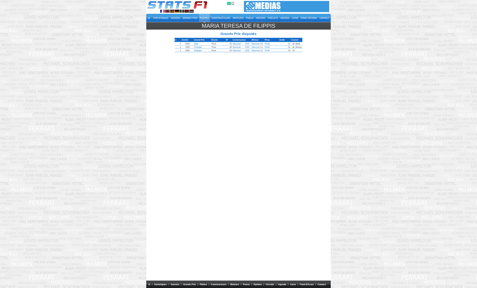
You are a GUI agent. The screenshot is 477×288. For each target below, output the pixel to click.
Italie (196, 44)
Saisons (175, 284)
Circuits (270, 284)
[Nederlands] (191, 11)
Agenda (282, 284)
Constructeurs (218, 284)
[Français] (162, 11)
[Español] (172, 11)
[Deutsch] (177, 11)
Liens (293, 284)
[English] (167, 11)
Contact (322, 284)
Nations (258, 284)
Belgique (198, 50)
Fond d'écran (307, 284)
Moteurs (234, 284)
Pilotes (203, 284)
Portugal (198, 47)
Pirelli (267, 44)
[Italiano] (182, 11)
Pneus (246, 284)
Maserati (237, 44)
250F (247, 44)
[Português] (186, 11)
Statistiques (160, 284)
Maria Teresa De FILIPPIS (238, 26)
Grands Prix (189, 284)
